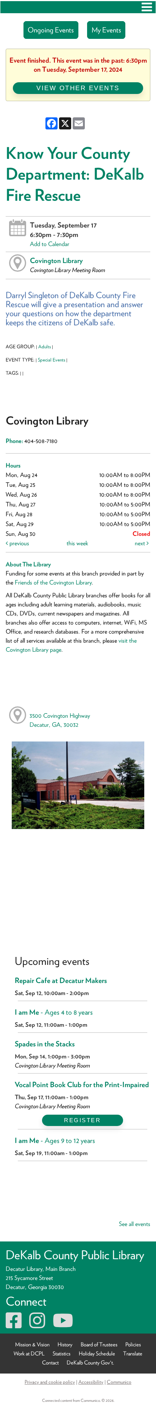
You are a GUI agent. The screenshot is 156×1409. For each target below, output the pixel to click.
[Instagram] (37, 1325)
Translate (132, 1353)
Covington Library (56, 260)
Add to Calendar (49, 244)
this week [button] (77, 543)
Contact (50, 1362)
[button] (147, 7)
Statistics (61, 1353)
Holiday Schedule (97, 1353)
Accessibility (90, 1382)
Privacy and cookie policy (50, 1382)
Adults (44, 346)
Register (82, 1120)
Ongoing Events (51, 30)
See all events (134, 1223)
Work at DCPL (29, 1353)
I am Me (54, 1012)
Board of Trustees (99, 1344)
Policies (133, 1344)
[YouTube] (63, 1325)
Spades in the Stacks (45, 1044)
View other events (78, 88)
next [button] (141, 543)
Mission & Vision (32, 1344)
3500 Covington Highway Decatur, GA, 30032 (60, 720)
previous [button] (18, 543)
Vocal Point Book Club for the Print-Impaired (82, 1084)
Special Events (51, 360)
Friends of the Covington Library (53, 582)
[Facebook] (14, 1325)
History (65, 1344)
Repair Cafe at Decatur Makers (61, 980)
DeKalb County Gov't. (90, 1362)
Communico (119, 1382)
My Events (106, 30)
